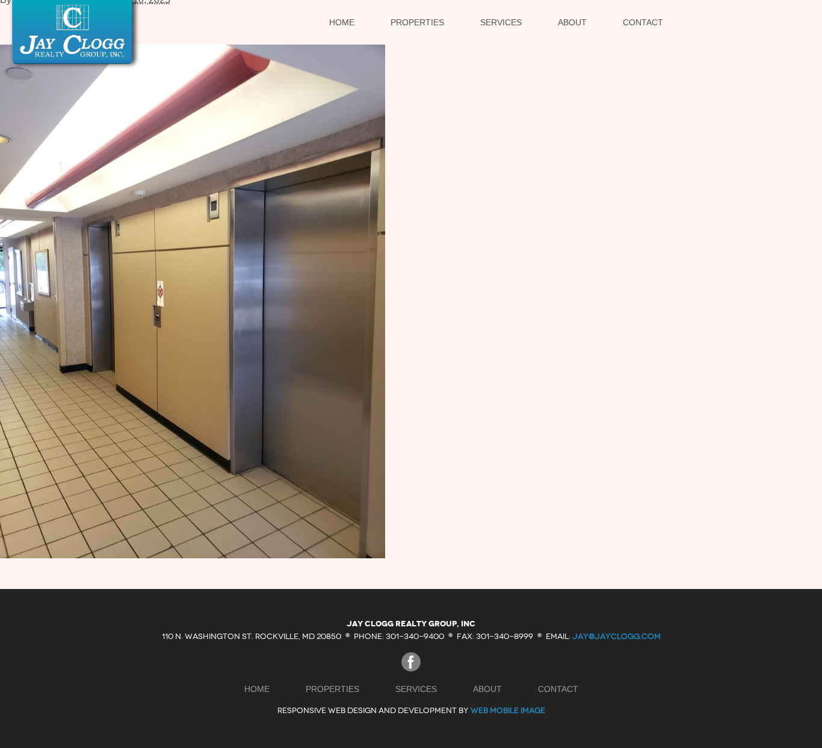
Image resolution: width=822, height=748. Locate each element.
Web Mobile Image (508, 710)
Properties (417, 22)
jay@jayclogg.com (616, 635)
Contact (643, 22)
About (572, 22)
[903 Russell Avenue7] (192, 555)
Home (341, 22)
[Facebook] (411, 668)
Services (501, 22)
